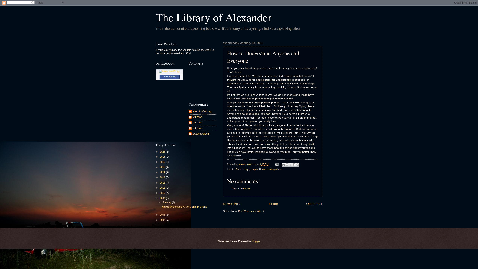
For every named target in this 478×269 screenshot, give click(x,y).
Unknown (197, 117)
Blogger (256, 241)
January (167, 202)
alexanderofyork (200, 133)
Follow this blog (169, 77)
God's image (242, 169)
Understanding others (270, 169)
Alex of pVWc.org (201, 111)
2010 (163, 193)
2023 (163, 151)
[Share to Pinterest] (297, 165)
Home (273, 204)
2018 (163, 156)
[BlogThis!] (287, 165)
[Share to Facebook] (294, 165)
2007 (163, 220)
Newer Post (231, 204)
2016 (163, 162)
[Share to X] (290, 165)
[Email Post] (276, 164)
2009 (163, 198)
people (254, 169)
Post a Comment (241, 188)
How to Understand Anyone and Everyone (184, 206)
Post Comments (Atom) (251, 211)
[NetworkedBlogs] (169, 71)
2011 (163, 187)
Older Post (314, 204)
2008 (163, 214)
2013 (163, 177)
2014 (163, 172)
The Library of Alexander (213, 17)
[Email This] (283, 165)
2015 (163, 167)
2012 (163, 182)
